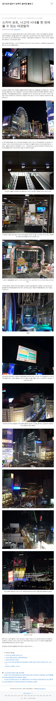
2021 (22, 695)
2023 (16, 695)
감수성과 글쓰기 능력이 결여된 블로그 (17, 4)
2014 (44, 695)
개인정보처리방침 (31, 698)
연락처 (25, 698)
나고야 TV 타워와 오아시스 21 (13, 655)
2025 (9, 695)
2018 (31, 695)
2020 (25, 695)
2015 (41, 695)
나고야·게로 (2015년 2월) (10, 18)
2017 (35, 695)
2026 (6, 695)
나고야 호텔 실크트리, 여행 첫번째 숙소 (16, 657)
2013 (47, 695)
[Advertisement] (28, 10)
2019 (28, 695)
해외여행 (21, 672)
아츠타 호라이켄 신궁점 (12, 659)
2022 (19, 695)
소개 (22, 698)
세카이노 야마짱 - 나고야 (12, 666)
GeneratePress (42, 688)
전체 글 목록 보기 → (28, 693)
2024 (12, 695)
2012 (50, 695)
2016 (38, 695)
